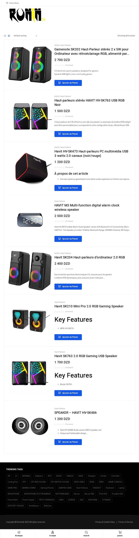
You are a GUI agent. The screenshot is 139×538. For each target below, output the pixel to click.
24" (9, 476)
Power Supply (28, 499)
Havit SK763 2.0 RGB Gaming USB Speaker (85, 356)
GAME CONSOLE (115, 482)
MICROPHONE (13, 493)
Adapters (39, 476)
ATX (49, 476)
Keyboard (110, 488)
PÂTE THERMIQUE (47, 499)
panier (120, 535)
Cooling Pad (13, 482)
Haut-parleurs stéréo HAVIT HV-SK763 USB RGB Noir (89, 102)
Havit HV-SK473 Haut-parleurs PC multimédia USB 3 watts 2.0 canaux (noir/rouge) (91, 153)
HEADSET (97, 488)
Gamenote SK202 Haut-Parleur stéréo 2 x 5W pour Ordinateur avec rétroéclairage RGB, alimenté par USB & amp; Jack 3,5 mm (91, 53)
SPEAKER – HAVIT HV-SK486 (75, 412)
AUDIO (56, 45)
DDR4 (92, 482)
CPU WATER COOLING (60, 482)
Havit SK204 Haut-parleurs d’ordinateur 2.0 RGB (89, 257)
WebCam (47, 505)
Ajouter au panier (70, 82)
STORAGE (106, 499)
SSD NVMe (92, 499)
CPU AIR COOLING (38, 482)
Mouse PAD (89, 493)
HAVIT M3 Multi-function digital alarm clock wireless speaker (86, 207)
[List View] (9, 36)
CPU (24, 482)
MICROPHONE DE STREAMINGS (37, 493)
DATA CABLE (79, 482)
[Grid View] (5, 36)
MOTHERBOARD (62, 493)
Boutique (19, 535)
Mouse (77, 493)
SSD (81, 499)
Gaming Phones (47, 488)
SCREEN (71, 499)
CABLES (70, 476)
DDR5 (101, 482)
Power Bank (13, 499)
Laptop (122, 488)
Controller (115, 476)
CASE (80, 476)
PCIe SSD (103, 493)
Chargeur (92, 476)
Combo (103, 476)
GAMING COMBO (29, 488)
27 (16, 476)
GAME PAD (12, 488)
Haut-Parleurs (65, 45)
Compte (52, 535)
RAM (61, 499)
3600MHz (26, 476)
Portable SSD (117, 493)
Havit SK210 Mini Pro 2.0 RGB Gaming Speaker (89, 306)
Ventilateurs (34, 505)
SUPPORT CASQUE (16, 505)
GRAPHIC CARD (65, 488)
